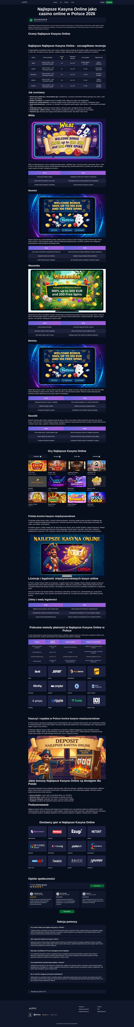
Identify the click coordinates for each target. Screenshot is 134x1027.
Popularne (36, 456)
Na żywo (56, 456)
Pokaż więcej (67, 911)
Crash (75, 456)
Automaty (95, 456)
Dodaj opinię (97, 885)
